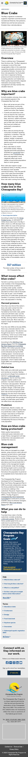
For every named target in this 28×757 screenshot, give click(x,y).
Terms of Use (18, 746)
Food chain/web (9, 619)
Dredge (6, 614)
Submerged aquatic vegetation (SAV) (14, 631)
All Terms (6, 636)
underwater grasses (7, 519)
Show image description (10, 215)
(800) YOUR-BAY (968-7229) (15, 719)
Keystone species (9, 622)
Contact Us (8, 746)
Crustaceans (8, 611)
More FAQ (6, 598)
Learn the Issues (5, 9)
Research (4, 393)
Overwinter (8, 626)
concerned (16, 152)
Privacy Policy (14, 749)
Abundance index (10, 607)
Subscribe (15, 673)
